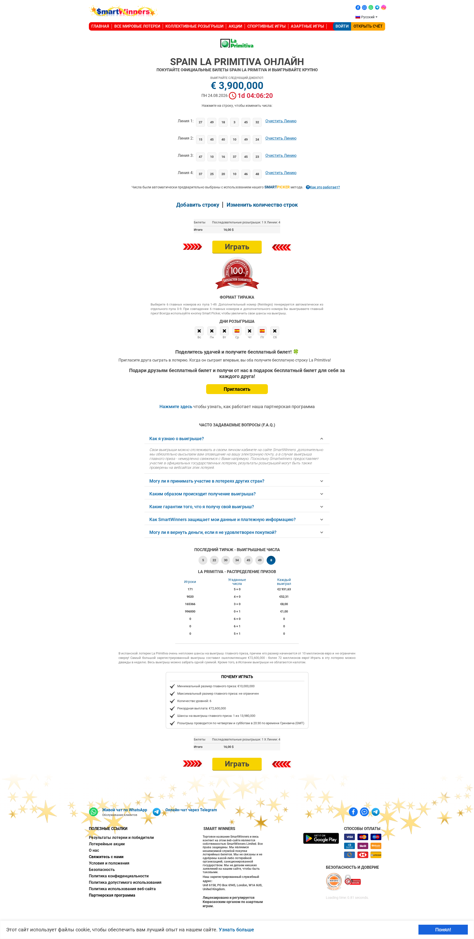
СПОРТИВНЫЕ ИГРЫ (266, 26)
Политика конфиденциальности (119, 876)
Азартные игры (307, 26)
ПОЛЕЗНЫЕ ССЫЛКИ (108, 828)
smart (277, 187)
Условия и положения (109, 863)
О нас (94, 850)
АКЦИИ (235, 26)
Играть (237, 246)
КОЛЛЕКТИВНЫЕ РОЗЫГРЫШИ (194, 26)
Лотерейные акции (107, 844)
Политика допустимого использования (125, 882)
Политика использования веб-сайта (122, 888)
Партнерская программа (112, 895)
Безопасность (102, 869)
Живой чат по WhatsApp (124, 810)
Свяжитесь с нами (106, 856)
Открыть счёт (368, 26)
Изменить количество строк (262, 205)
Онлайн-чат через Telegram (191, 810)
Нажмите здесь (176, 406)
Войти (342, 26)
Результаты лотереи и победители (121, 837)
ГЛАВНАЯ (100, 26)
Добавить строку (197, 205)
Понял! (443, 930)
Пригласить (237, 389)
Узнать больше (236, 930)
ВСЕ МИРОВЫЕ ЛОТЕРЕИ (137, 26)
